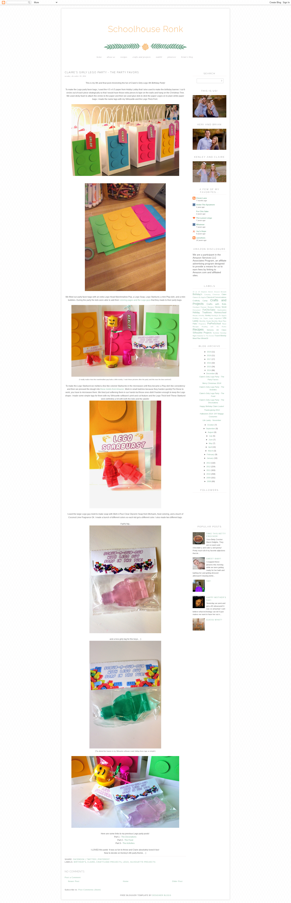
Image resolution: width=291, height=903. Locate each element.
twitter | (92, 859)
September (210, 429)
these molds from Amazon (112, 389)
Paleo (195, 324)
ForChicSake (209, 310)
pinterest (104, 859)
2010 (208, 474)
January (210, 458)
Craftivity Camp (200, 301)
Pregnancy (202, 324)
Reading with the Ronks (214, 327)
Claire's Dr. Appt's (199, 297)
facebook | (80, 859)
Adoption (204, 292)
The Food (128, 840)
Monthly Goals (205, 321)
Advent (210, 292)
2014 (209, 370)
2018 (209, 355)
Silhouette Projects (142, 862)
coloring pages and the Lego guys (135, 300)
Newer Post (73, 881)
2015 (209, 367)
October (210, 425)
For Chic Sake (202, 211)
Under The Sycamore (205, 205)
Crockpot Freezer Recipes (203, 307)
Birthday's (80, 862)
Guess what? (214, 620)
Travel (217, 336)
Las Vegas (204, 318)
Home (99, 57)
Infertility (201, 315)
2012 (208, 467)
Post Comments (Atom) (89, 890)
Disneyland (196, 310)
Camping (207, 294)
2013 (208, 463)
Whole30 (204, 338)
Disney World (220, 307)
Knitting (196, 318)
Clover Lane (201, 198)
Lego (126, 862)
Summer (216, 333)
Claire (91, 862)
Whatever (200, 225)
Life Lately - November (212, 420)
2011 (208, 470)
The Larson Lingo (204, 218)
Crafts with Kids (216, 304)
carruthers (200, 238)
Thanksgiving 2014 (212, 410)
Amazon (217, 292)
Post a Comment (73, 877)
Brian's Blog (187, 57)
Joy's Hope (201, 231)
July (210, 436)
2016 (209, 363)
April (210, 447)
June (211, 440)
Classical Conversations (216, 297)
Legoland (218, 318)
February (210, 454)
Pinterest (172, 57)
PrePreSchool (214, 323)
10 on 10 (196, 292)
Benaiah (223, 292)
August (211, 432)
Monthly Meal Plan (219, 321)
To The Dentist (208, 336)
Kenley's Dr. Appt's (219, 315)
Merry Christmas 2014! (211, 383)
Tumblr (159, 57)
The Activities (129, 843)
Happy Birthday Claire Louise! (212, 406)
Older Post (177, 881)
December (210, 373)
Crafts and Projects (142, 57)
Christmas (216, 294)
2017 (209, 359)
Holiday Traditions (202, 312)
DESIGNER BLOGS (161, 895)
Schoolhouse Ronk (145, 29)
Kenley (208, 315)
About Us (111, 57)
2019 (209, 352)
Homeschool (220, 312)
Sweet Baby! (213, 559)
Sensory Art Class (216, 330)
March (210, 451)
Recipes (123, 57)
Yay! (208, 581)
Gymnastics (221, 310)
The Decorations (128, 837)
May (210, 443)
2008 (209, 481)
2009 (208, 478)
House (195, 315)
